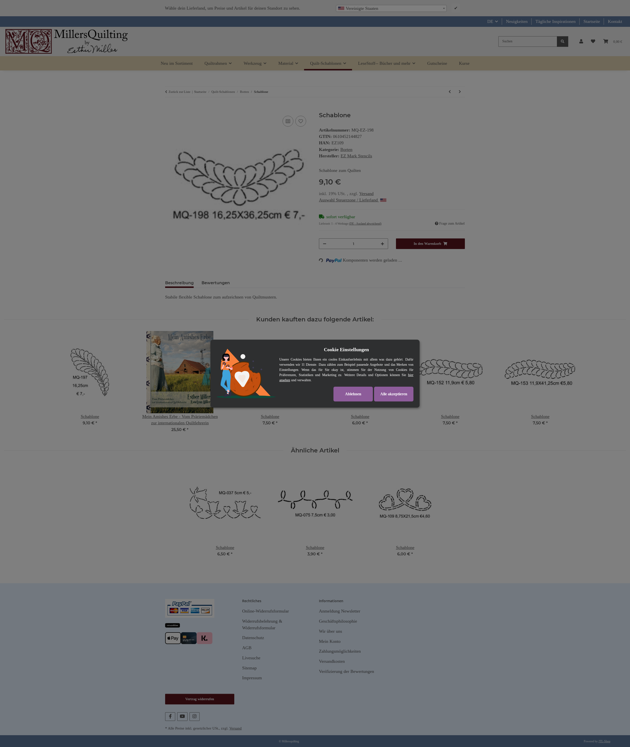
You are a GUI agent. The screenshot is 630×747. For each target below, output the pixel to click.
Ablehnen (353, 394)
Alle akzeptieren (393, 394)
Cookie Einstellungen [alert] (346, 349)
